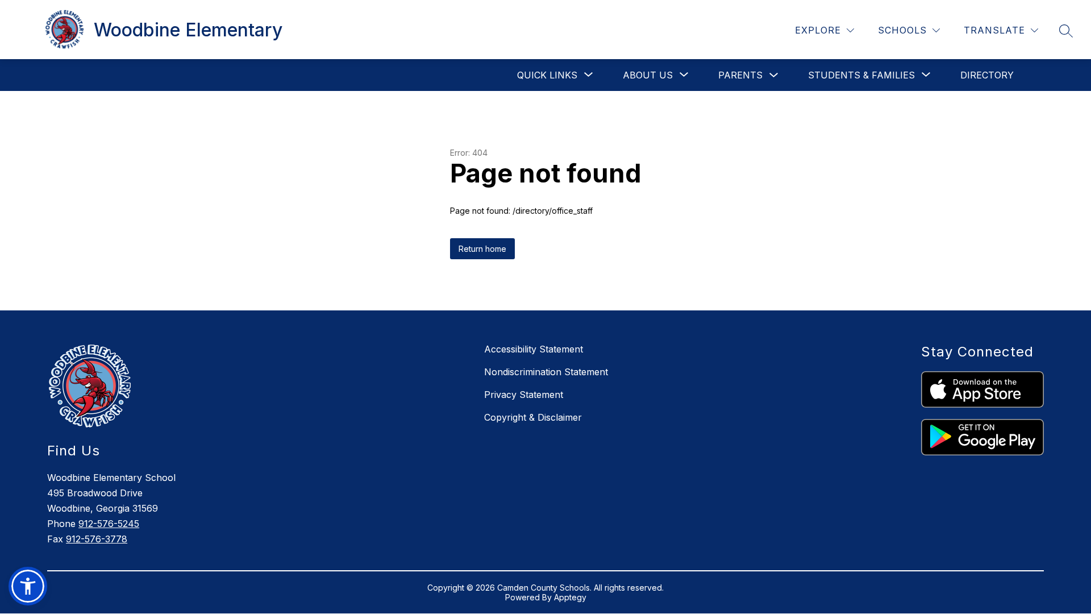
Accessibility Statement (533, 349)
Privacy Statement (523, 394)
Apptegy (570, 597)
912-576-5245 (108, 523)
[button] (27, 586)
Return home (482, 249)
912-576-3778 (96, 539)
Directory (987, 75)
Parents (740, 75)
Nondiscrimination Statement (546, 371)
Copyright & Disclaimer (533, 417)
